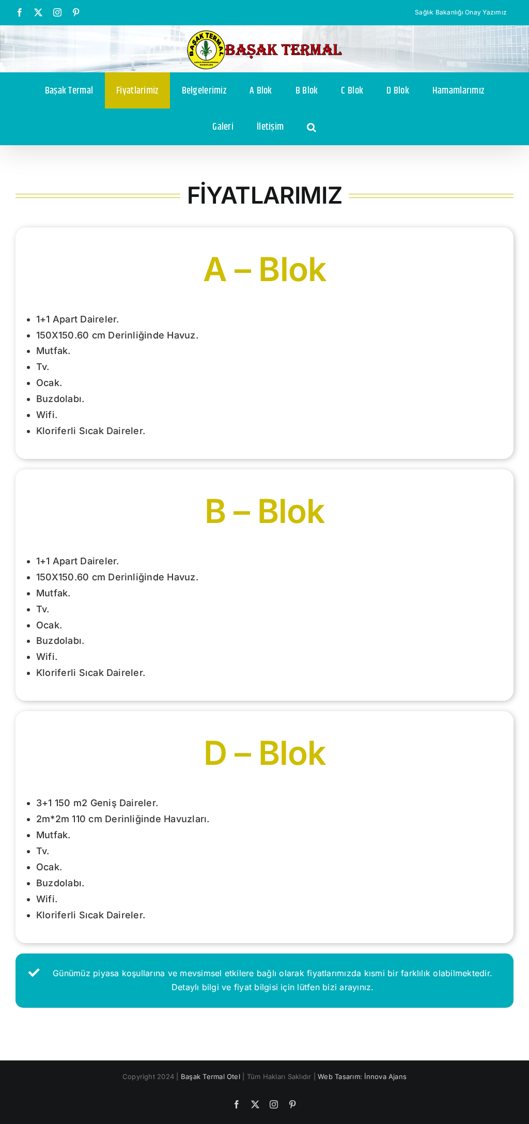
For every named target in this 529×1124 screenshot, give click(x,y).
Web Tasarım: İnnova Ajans (362, 1076)
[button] (311, 127)
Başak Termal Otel (210, 1076)
